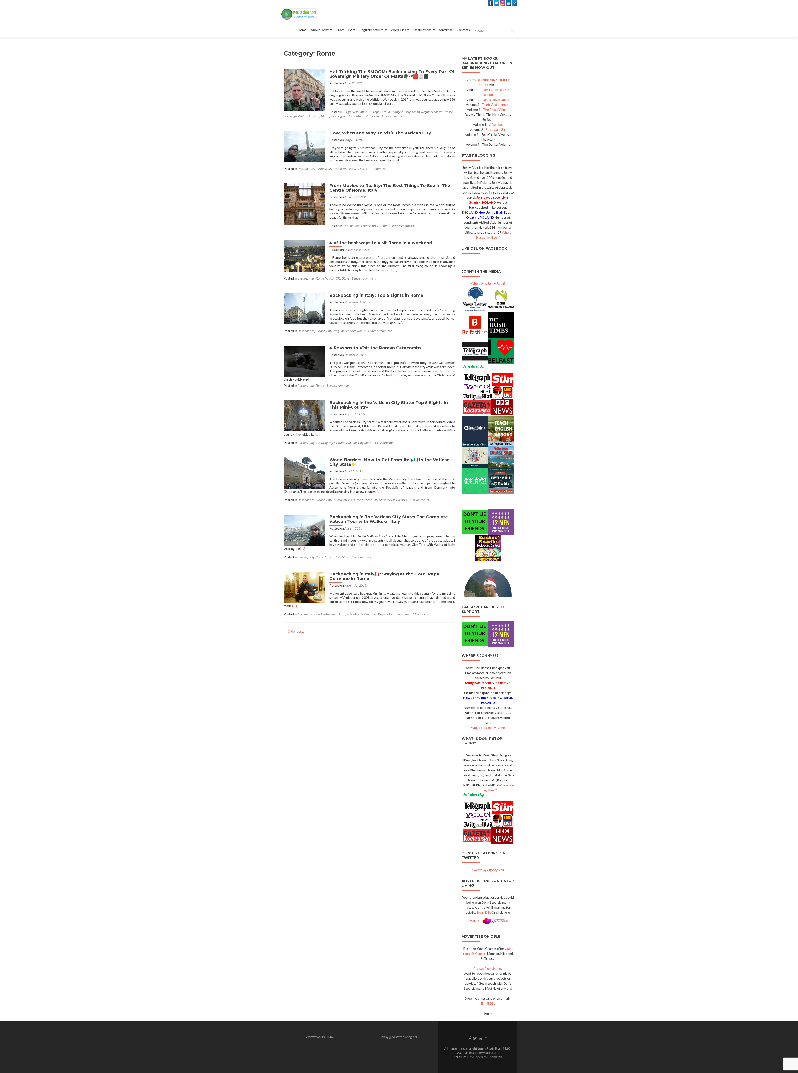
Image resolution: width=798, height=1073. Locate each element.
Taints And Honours (496, 104)
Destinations (422, 30)
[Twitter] (496, 3)
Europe (374, 112)
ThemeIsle (495, 1057)
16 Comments (361, 557)
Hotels (365, 614)
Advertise (446, 30)
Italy (407, 112)
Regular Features (371, 30)
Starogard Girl (496, 129)
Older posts (294, 631)
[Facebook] (490, 3)
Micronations (343, 500)
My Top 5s (330, 443)
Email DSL (484, 912)
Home (302, 30)
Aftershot (496, 124)
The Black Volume (496, 109)
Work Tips (398, 30)
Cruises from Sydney (487, 968)
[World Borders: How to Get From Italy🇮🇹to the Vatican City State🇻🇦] (304, 472)
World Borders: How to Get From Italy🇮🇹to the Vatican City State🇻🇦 (389, 462)
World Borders (397, 500)
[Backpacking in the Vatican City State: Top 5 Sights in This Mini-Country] (304, 415)
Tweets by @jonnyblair (488, 870)
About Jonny (320, 30)
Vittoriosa (372, 116)
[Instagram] (502, 3)
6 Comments (421, 614)
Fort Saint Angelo (392, 112)
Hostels (355, 614)
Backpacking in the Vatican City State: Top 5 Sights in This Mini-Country (388, 405)
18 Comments (419, 500)
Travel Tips (344, 30)
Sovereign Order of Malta (347, 116)
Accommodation (309, 614)
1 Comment (378, 168)
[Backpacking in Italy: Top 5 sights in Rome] (304, 308)
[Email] (514, 3)
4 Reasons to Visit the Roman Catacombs (375, 347)
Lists (319, 443)
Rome (449, 112)
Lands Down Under (496, 99)
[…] (398, 103)
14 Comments (383, 443)
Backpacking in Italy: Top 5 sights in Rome (376, 295)
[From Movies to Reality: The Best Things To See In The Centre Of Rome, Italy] (304, 204)
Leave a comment (393, 116)
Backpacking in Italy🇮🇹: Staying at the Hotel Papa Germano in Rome (384, 576)
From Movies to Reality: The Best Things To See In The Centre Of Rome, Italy (389, 188)
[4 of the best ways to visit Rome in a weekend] (304, 255)
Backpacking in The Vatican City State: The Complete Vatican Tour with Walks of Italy (388, 519)
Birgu (347, 112)
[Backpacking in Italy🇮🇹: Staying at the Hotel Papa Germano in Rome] (304, 587)
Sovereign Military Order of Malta (306, 116)
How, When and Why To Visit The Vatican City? (381, 133)
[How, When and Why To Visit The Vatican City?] (304, 146)
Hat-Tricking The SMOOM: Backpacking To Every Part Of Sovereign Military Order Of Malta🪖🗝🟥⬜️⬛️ (392, 74)
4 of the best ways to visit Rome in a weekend (380, 242)
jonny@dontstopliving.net (399, 1037)
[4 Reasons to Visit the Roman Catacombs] (304, 361)
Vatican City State (355, 168)
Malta (416, 112)
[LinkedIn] (508, 3)
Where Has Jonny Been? (488, 283)
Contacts (463, 30)
